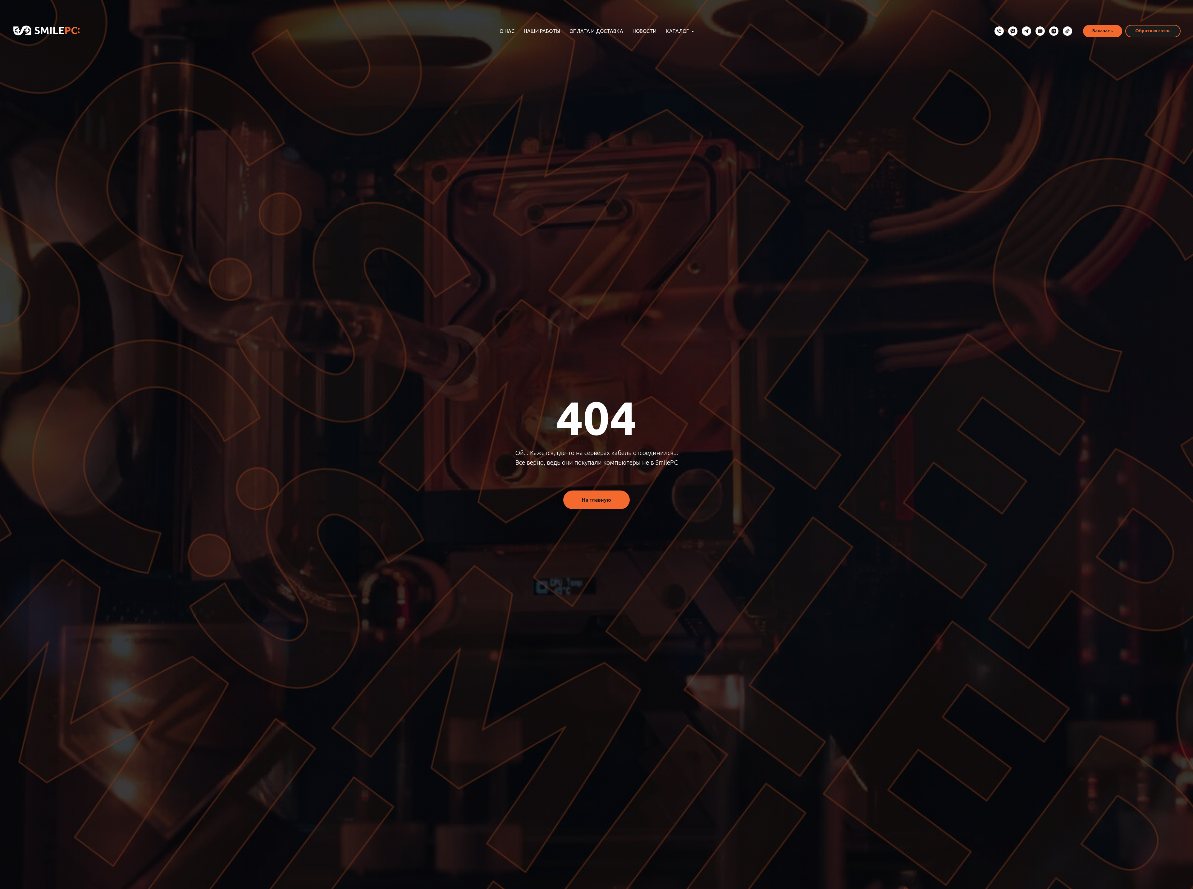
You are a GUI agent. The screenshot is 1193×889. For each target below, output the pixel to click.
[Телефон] (999, 31)
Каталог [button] (678, 31)
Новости (644, 31)
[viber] (1012, 31)
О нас (507, 31)
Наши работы (542, 31)
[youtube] (1040, 31)
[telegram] (1026, 31)
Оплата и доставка (596, 31)
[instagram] (1053, 31)
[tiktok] (1067, 31)
